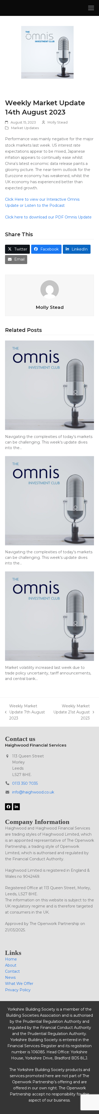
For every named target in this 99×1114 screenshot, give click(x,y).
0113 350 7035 (25, 783)
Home (11, 959)
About (10, 965)
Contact (12, 971)
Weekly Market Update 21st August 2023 (71, 712)
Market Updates (25, 128)
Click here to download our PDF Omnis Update (49, 217)
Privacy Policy (18, 990)
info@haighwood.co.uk (33, 792)
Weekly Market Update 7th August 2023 (25, 712)
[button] (91, 8)
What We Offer (19, 983)
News (10, 977)
